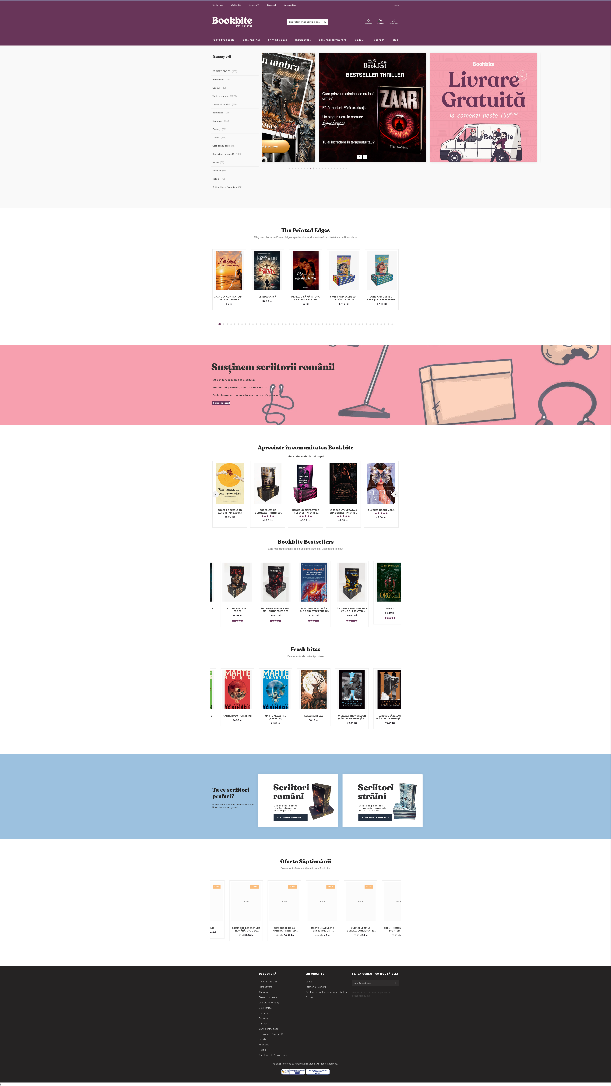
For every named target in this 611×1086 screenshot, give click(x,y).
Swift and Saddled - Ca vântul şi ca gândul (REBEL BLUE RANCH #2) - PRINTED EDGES (343, 298)
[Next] (365, 157)
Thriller (263, 1023)
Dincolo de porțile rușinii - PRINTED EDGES (305, 511)
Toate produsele (268, 997)
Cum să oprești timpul (351, 928)
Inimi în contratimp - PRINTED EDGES (229, 298)
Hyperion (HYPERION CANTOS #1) (306, 717)
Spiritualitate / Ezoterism (273, 1055)
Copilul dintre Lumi (345, 716)
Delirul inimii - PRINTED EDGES (313, 929)
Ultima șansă (267, 296)
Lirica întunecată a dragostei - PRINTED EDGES (343, 511)
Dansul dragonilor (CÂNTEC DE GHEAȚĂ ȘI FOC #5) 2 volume (230, 717)
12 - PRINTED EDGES (307, 608)
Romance (264, 1013)
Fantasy (263, 1018)
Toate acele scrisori (383, 608)
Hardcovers (265, 987)
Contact (310, 997)
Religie (262, 1050)
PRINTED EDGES (268, 981)
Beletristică (265, 1008)
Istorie (262, 1039)
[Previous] (359, 157)
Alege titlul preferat (289, 817)
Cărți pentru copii (269, 1029)
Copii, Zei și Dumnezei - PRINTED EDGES (268, 511)
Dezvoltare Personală (271, 1034)
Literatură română (269, 1002)
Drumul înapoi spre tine (268, 610)
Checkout (271, 5)
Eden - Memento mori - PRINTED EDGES (237, 929)
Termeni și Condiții (316, 987)
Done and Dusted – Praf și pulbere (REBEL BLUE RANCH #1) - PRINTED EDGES (382, 298)
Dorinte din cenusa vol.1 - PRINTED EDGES (383, 717)
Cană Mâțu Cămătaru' (345, 608)
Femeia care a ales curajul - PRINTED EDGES (230, 610)
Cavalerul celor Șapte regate (268, 717)
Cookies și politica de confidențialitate (327, 992)
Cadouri (263, 992)
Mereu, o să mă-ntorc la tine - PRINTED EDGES (305, 298)
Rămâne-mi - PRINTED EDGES (275, 929)
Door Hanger (389, 928)
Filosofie (264, 1044)
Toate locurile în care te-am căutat (230, 511)
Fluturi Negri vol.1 (381, 510)
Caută (309, 981)
